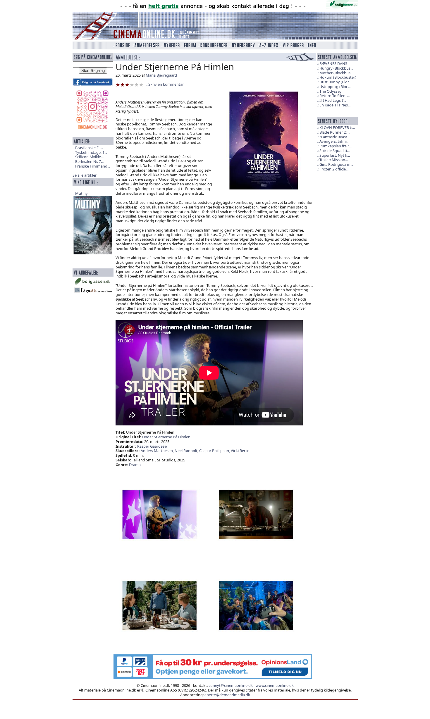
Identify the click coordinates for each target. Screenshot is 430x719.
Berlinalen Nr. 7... (89, 161)
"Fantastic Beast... (334, 136)
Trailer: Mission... (333, 159)
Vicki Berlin (240, 450)
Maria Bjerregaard (161, 75)
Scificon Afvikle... (89, 156)
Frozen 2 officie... (333, 169)
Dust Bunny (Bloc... (335, 82)
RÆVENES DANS (333, 63)
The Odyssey (330, 91)
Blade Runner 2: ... (334, 132)
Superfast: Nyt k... (334, 155)
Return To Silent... (334, 95)
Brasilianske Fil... (89, 147)
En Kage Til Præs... (334, 105)
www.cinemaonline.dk (275, 685)
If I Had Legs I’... (332, 100)
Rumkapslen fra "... (335, 146)
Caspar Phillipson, (215, 450)
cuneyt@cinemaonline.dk (231, 685)
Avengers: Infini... (334, 141)
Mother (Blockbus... (336, 72)
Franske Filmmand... (92, 166)
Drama (135, 464)
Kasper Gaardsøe (152, 446)
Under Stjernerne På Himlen (166, 436)
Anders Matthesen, (158, 450)
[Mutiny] (93, 224)
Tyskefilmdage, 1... (91, 152)
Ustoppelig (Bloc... (334, 86)
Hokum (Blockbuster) (337, 77)
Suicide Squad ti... (334, 150)
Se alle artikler (85, 175)
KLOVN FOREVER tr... (337, 127)
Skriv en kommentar (166, 84)
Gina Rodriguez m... (336, 164)
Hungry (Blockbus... (336, 68)
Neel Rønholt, (187, 450)
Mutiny (81, 193)
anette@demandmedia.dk (227, 694)
